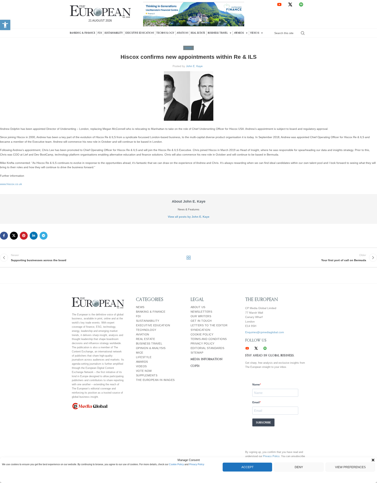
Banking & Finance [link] (82, 33)
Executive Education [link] (139, 33)
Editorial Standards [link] (207, 348)
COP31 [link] (195, 366)
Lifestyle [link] (144, 357)
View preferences (350, 467)
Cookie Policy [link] (176, 464)
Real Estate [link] (198, 33)
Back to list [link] (188, 258)
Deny (299, 467)
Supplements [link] (147, 375)
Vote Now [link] (144, 371)
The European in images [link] (155, 380)
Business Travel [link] (218, 33)
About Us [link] (198, 307)
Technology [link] (165, 33)
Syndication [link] (200, 330)
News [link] (140, 307)
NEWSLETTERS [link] (201, 311)
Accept (247, 467)
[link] (5, 25)
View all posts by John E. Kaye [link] (188, 216)
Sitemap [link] (197, 352)
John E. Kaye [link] (194, 66)
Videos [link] (254, 33)
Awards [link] (239, 33)
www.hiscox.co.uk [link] (11, 184)
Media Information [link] (206, 359)
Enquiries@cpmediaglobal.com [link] (264, 332)
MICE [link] (139, 352)
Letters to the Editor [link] (209, 325)
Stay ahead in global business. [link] (269, 355)
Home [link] (188, 48)
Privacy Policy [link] (196, 464)
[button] (373, 460)
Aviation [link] (182, 33)
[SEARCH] (302, 33)
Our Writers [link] (201, 316)
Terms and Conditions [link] (209, 339)
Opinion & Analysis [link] (151, 348)
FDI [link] (100, 33)
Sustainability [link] (113, 33)
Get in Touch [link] (201, 321)
